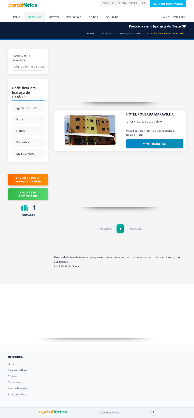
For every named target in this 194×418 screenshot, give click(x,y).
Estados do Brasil (17, 370)
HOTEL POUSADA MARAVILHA (150, 114)
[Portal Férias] (23, 7)
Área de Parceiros (18, 388)
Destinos (34, 17)
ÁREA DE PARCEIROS (174, 17)
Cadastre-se (14, 382)
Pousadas (73, 17)
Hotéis (54, 17)
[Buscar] (144, 3)
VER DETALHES (156, 143)
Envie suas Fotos (17, 394)
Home (16, 17)
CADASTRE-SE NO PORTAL (168, 3)
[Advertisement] (120, 75)
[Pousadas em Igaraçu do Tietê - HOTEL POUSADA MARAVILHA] (90, 144)
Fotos (93, 17)
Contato (112, 17)
